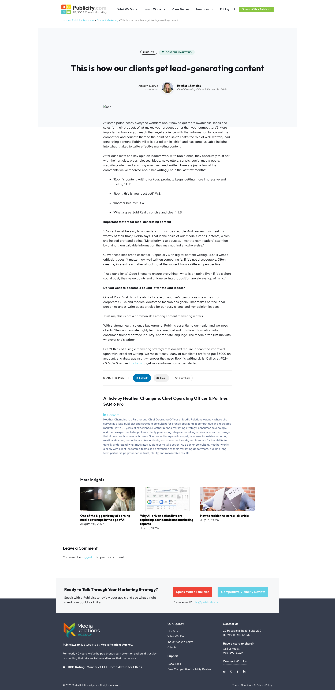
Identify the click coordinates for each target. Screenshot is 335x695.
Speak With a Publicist (256, 9)
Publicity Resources (83, 20)
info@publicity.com (207, 602)
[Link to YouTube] (224, 671)
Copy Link (184, 378)
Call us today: (232, 648)
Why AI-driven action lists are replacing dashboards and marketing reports (166, 520)
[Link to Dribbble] (244, 671)
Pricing (224, 9)
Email (163, 378)
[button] (235, 9)
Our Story (174, 631)
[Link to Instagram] (237, 671)
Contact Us (230, 623)
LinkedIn (143, 378)
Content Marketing (107, 20)
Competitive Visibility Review (243, 592)
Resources (202, 9)
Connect (112, 415)
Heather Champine (189, 85)
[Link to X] (231, 671)
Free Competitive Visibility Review (189, 669)
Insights (148, 52)
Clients (172, 647)
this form (135, 363)
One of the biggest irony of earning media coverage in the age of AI (105, 518)
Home (66, 20)
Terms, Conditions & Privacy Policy (252, 685)
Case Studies (180, 9)
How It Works (152, 9)
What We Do (125, 9)
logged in (88, 557)
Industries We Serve (180, 642)
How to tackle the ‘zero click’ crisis (224, 516)
